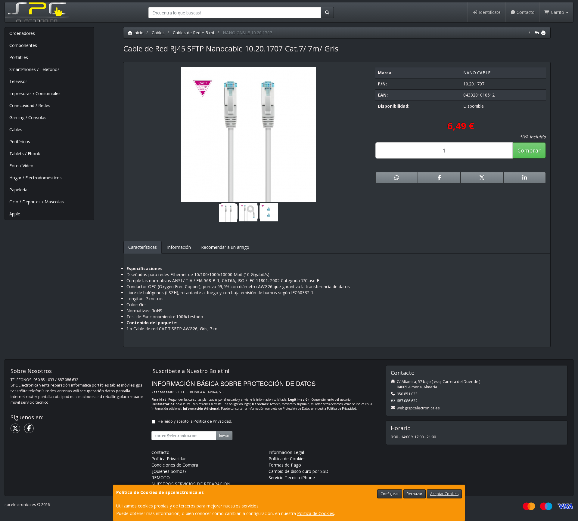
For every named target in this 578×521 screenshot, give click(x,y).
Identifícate (489, 12)
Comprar (529, 150)
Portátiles (18, 57)
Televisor (18, 81)
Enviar (224, 435)
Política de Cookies (315, 513)
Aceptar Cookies (444, 493)
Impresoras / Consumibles (35, 93)
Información (179, 247)
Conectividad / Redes (29, 105)
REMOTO (160, 477)
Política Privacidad (169, 458)
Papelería (18, 190)
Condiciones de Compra (174, 465)
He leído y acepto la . (195, 421)
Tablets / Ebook (24, 153)
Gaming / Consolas (27, 117)
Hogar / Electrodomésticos (35, 177)
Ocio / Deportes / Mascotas (36, 202)
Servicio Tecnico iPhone (292, 477)
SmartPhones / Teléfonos (34, 69)
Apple (14, 214)
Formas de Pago (285, 465)
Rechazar (414, 493)
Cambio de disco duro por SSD (298, 471)
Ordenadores (22, 33)
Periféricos (19, 141)
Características (142, 247)
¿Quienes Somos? (168, 471)
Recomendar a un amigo (225, 247)
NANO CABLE (476, 73)
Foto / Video (21, 165)
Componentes (23, 45)
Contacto (525, 12)
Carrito (557, 12)
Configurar (390, 493)
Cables (15, 129)
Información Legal (286, 452)
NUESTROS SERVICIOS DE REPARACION (190, 484)
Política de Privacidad (341, 408)
